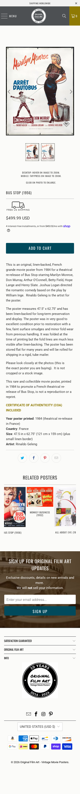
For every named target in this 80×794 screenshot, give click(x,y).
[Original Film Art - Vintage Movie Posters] (38, 16)
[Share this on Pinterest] (45, 458)
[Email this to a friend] (56, 458)
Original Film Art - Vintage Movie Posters (44, 762)
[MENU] (2, 16)
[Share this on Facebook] (33, 458)
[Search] (64, 16)
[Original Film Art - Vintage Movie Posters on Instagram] (43, 714)
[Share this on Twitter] (22, 458)
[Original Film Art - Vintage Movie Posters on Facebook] (36, 714)
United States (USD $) (37, 727)
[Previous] (9, 92)
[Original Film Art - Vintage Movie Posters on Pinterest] (51, 714)
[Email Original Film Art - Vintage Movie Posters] (29, 714)
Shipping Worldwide (40, 3)
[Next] (70, 92)
